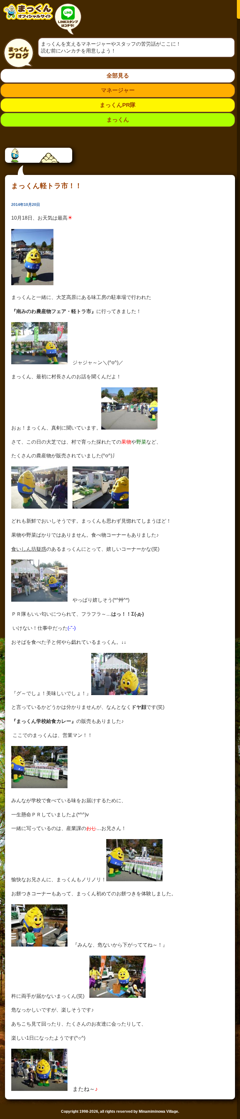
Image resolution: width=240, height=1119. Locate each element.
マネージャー (118, 90)
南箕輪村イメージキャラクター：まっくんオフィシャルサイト (28, 16)
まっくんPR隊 (118, 105)
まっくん (118, 120)
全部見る (118, 75)
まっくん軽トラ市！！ (46, 186)
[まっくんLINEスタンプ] (68, 20)
